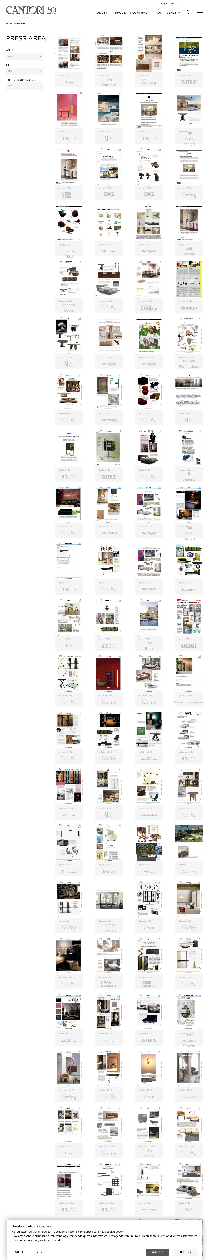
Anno (9, 50)
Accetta (157, 1252)
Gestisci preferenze (26, 1252)
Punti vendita (168, 12)
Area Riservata (170, 3)
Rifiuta (185, 1252)
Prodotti (100, 12)
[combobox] (24, 56)
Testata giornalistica (21, 79)
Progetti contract (132, 12)
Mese (9, 65)
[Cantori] (31, 10)
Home (9, 23)
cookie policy (115, 1232)
